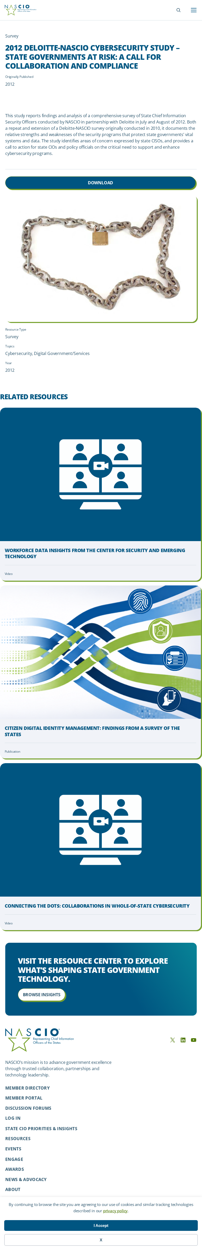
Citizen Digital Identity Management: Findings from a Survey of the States (92, 731)
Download (100, 183)
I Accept (101, 1225)
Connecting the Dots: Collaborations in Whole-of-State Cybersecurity (97, 906)
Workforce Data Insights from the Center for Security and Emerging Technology (95, 553)
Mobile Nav (193, 10)
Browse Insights (41, 995)
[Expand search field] (178, 10)
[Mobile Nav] (193, 10)
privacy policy (115, 1210)
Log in (13, 1118)
